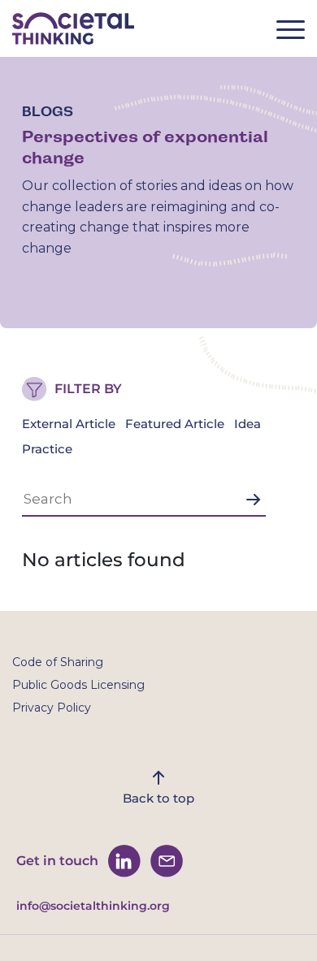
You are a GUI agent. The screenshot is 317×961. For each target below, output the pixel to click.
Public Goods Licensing (78, 684)
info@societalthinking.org (93, 905)
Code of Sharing (57, 662)
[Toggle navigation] (296, 34)
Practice (47, 449)
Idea (247, 423)
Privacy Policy (51, 707)
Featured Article (174, 423)
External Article (68, 423)
